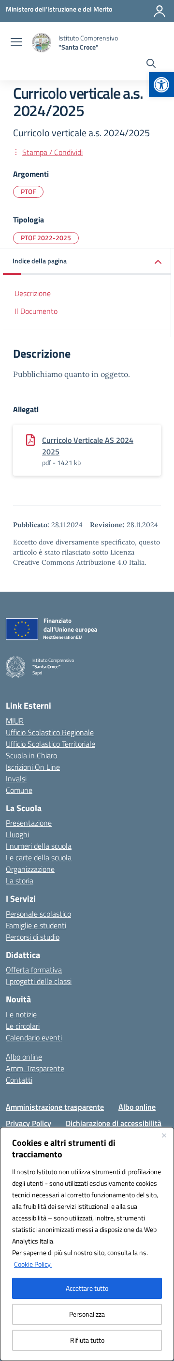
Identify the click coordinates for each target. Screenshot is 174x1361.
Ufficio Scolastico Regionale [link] (50, 732)
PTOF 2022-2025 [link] (46, 238)
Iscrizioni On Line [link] (33, 767)
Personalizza (87, 1314)
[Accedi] (159, 11)
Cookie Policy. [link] (33, 1264)
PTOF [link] (28, 191)
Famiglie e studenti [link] (36, 925)
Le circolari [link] (23, 1026)
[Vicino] (164, 1135)
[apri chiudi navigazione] (16, 43)
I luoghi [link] (17, 834)
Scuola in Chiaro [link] (31, 755)
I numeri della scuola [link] (39, 846)
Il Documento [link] (36, 311)
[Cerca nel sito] (151, 64)
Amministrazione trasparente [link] (55, 1107)
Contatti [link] (19, 1080)
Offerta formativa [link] (34, 969)
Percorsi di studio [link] (32, 937)
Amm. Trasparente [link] (35, 1068)
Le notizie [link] (21, 1014)
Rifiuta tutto (87, 1340)
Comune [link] (19, 790)
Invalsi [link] (16, 778)
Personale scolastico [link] (38, 914)
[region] (87, 1244)
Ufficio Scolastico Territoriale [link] (50, 744)
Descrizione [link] (32, 293)
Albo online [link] (24, 1057)
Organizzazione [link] (30, 869)
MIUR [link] (15, 720)
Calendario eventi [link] (34, 1037)
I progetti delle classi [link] (39, 981)
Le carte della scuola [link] (39, 857)
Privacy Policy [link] (28, 1123)
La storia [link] (19, 880)
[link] (161, 84)
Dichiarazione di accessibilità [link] (113, 1123)
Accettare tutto (87, 1288)
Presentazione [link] (29, 823)
